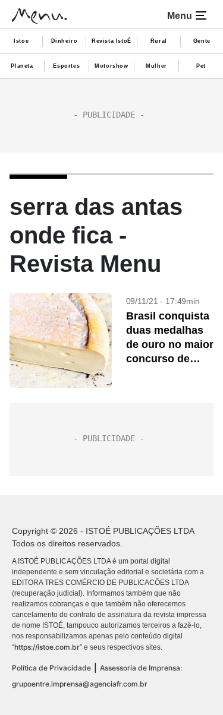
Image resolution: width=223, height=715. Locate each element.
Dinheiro (64, 41)
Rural (158, 41)
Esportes (66, 66)
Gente (202, 41)
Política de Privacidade (51, 667)
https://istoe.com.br (47, 647)
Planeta (22, 66)
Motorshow (111, 66)
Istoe (21, 41)
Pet (201, 66)
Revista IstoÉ (111, 41)
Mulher (156, 66)
